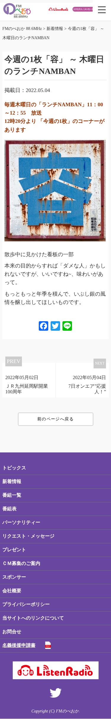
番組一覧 (11, 495)
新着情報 (11, 481)
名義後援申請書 (19, 645)
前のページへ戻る (55, 419)
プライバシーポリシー (26, 604)
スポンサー (14, 576)
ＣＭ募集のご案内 (21, 563)
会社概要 (11, 590)
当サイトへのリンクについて (33, 617)
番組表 (9, 508)
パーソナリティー (21, 522)
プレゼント (14, 549)
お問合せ (11, 631)
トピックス (14, 467)
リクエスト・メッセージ (28, 536)
